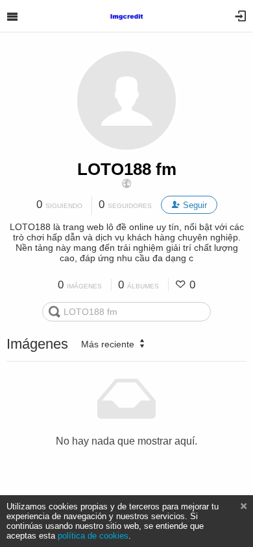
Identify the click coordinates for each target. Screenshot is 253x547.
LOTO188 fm (126, 169)
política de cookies (93, 536)
